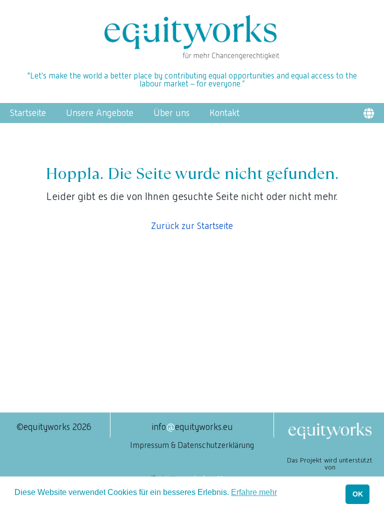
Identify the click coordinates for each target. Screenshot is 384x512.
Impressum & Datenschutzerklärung (192, 445)
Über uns (172, 113)
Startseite (28, 113)
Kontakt (225, 113)
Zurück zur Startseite (192, 225)
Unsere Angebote (100, 113)
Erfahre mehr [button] (254, 492)
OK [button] (357, 494)
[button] (368, 113)
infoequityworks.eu (192, 427)
